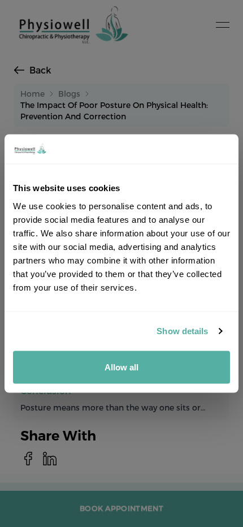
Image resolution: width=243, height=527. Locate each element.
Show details (182, 331)
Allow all (122, 367)
